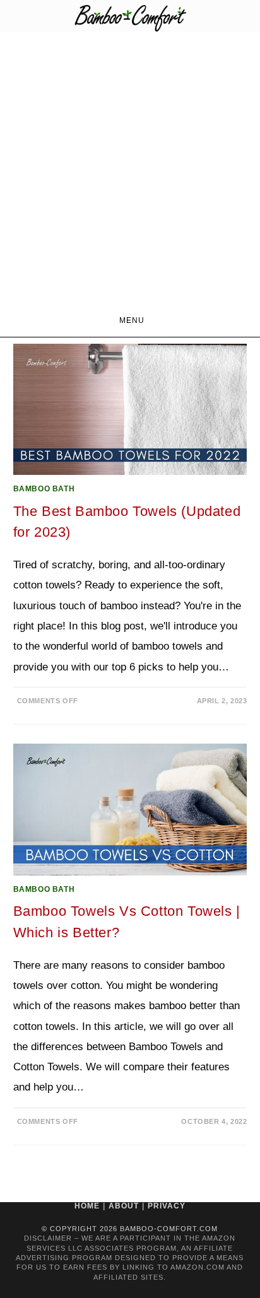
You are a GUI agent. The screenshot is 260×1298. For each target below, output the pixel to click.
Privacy (167, 1206)
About (124, 1206)
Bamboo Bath (44, 488)
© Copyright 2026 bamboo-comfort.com (130, 1228)
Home (87, 1206)
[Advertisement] (130, 168)
